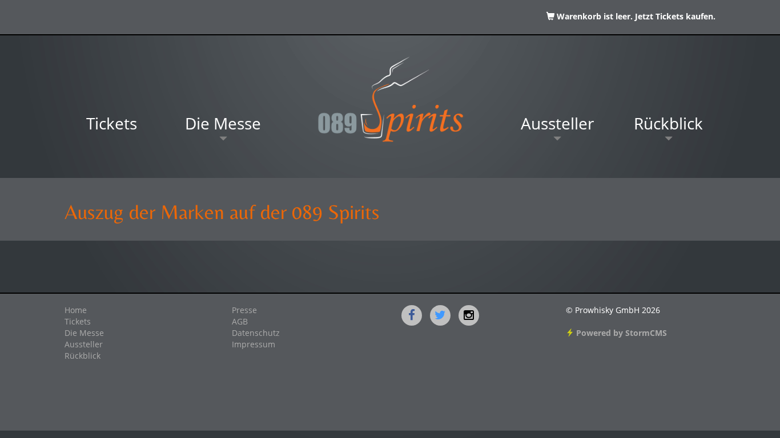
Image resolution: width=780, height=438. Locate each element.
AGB (240, 322)
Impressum (253, 345)
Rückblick (668, 125)
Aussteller (557, 125)
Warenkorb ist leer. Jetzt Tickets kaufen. (634, 17)
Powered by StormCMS (620, 334)
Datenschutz (256, 334)
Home (76, 311)
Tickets (111, 125)
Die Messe (223, 125)
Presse (244, 311)
